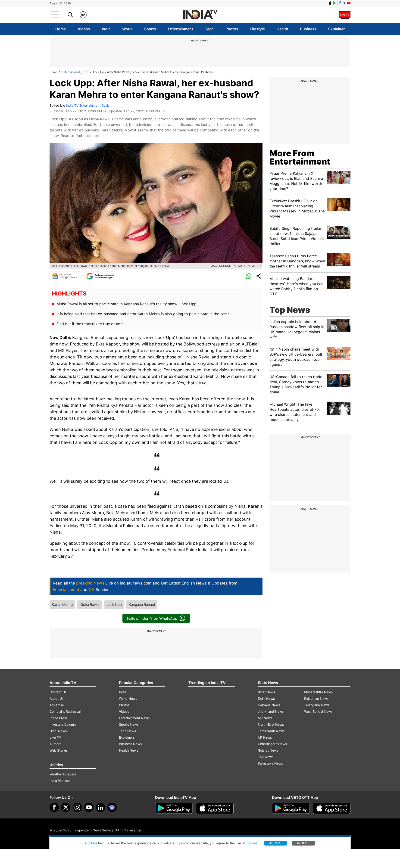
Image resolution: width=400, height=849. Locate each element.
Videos (84, 29)
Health (282, 29)
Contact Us (58, 692)
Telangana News (316, 705)
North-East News (271, 724)
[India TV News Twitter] (344, 3)
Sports (150, 29)
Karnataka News (270, 763)
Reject (303, 843)
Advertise (57, 705)
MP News (265, 718)
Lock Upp (114, 604)
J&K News (265, 757)
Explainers (126, 737)
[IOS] (330, 3)
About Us (56, 698)
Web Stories (59, 750)
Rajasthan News (316, 698)
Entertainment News (134, 718)
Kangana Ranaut (142, 604)
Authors (55, 744)
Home (60, 29)
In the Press (58, 718)
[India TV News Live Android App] (174, 808)
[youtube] (89, 807)
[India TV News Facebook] (340, 3)
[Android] (334, 3)
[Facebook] (54, 807)
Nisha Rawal (90, 604)
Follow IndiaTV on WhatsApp (152, 618)
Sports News (128, 724)
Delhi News (266, 698)
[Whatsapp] (248, 276)
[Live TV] (344, 14)
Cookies (91, 843)
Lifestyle (257, 29)
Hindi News (58, 731)
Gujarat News (268, 750)
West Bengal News (318, 711)
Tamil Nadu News (271, 731)
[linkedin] (100, 807)
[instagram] (77, 807)
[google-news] (112, 807)
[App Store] (215, 808)
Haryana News (269, 705)
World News (128, 698)
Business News (130, 744)
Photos (231, 29)
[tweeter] (65, 807)
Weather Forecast (63, 774)
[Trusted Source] (100, 276)
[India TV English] (200, 15)
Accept (275, 843)
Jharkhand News (271, 711)
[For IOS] (331, 808)
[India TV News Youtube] (348, 3)
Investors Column (63, 724)
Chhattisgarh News (272, 744)
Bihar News (266, 692)
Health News (128, 750)
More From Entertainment (299, 157)
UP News (265, 737)
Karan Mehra (62, 604)
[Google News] (65, 276)
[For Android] (290, 808)
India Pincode (60, 781)
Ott (86, 72)
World (127, 29)
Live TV (55, 737)
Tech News (127, 731)
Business (308, 29)
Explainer (336, 29)
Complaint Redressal (65, 711)
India (106, 29)
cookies (251, 843)
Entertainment (180, 29)
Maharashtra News (318, 692)
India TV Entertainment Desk (87, 105)
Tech (209, 29)
